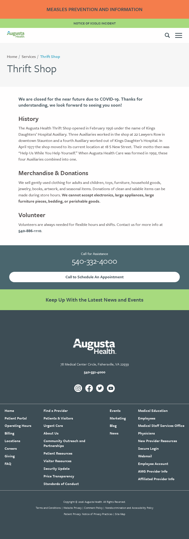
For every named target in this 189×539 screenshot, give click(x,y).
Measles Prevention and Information (94, 9)
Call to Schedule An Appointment (94, 277)
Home (12, 56)
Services (29, 56)
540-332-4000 (94, 260)
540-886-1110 (29, 231)
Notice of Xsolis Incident (95, 23)
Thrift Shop (50, 56)
